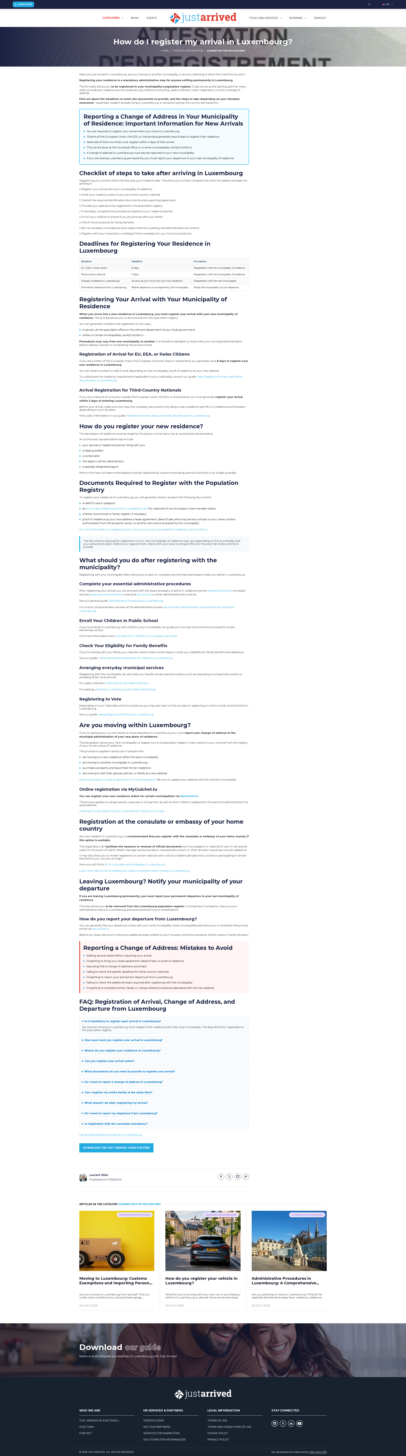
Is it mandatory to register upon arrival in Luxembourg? (123, 1021)
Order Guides (153, 1420)
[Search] (369, 4)
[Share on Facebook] (221, 1177)
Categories (111, 17)
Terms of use (217, 1420)
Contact (320, 17)
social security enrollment (106, 594)
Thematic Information (188, 50)
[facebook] (283, 1423)
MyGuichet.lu (189, 796)
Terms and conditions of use (229, 1426)
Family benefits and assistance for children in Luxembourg (135, 658)
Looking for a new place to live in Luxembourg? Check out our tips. (121, 811)
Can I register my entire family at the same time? (118, 1092)
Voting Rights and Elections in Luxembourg (126, 714)
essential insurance (220, 590)
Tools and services (263, 17)
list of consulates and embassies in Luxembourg (135, 864)
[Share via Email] (237, 1177)
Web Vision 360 (318, 1452)
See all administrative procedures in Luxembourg (110, 1134)
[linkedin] (291, 1423)
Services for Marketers (161, 1433)
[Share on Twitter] (229, 1177)
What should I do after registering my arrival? (116, 1102)
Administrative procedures (226, 50)
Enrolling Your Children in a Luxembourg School (146, 636)
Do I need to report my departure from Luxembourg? (121, 1113)
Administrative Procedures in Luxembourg (136, 600)
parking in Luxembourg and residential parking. (125, 689)
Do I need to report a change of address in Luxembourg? (124, 1081)
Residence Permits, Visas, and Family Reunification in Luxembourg (168, 415)
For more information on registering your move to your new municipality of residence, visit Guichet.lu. (143, 529)
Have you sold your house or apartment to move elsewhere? (118, 779)
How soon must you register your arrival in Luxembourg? (124, 1040)
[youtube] (299, 1423)
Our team (86, 1426)
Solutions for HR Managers (164, 1439)
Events (152, 17)
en (388, 4)
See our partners (156, 1426)
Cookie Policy (217, 1433)
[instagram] (275, 1423)
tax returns (144, 594)
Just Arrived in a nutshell (99, 1420)
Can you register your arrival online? (109, 1061)
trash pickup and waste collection (127, 683)
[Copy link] (246, 1177)
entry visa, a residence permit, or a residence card (117, 508)
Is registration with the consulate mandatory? (116, 1123)
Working (296, 17)
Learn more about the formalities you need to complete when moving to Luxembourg (134, 870)
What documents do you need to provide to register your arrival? (130, 1071)
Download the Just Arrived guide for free (116, 1147)
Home (165, 50)
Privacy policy (218, 1439)
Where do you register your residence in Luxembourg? (122, 1050)
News (135, 17)
